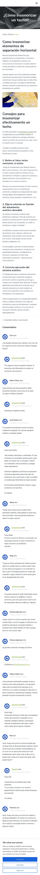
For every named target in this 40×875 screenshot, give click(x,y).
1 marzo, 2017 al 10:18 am (20, 445)
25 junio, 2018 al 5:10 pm (20, 708)
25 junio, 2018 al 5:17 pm (20, 589)
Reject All (20, 871)
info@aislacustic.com (22, 664)
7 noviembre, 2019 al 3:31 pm (21, 772)
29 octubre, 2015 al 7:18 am (19, 338)
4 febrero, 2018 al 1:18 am (18, 643)
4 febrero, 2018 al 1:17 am (18, 615)
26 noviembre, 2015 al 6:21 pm (21, 406)
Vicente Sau (17, 358)
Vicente (15, 769)
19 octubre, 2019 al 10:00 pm (19, 739)
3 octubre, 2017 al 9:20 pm (18, 505)
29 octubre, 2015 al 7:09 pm (21, 361)
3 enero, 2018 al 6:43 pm (18, 559)
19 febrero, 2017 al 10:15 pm (19, 423)
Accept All (20, 859)
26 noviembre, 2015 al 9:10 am (19, 383)
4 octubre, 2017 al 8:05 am (20, 531)
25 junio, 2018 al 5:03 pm (20, 660)
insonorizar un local (26, 132)
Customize (20, 865)
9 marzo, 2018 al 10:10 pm (18, 677)
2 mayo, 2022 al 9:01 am (17, 811)
